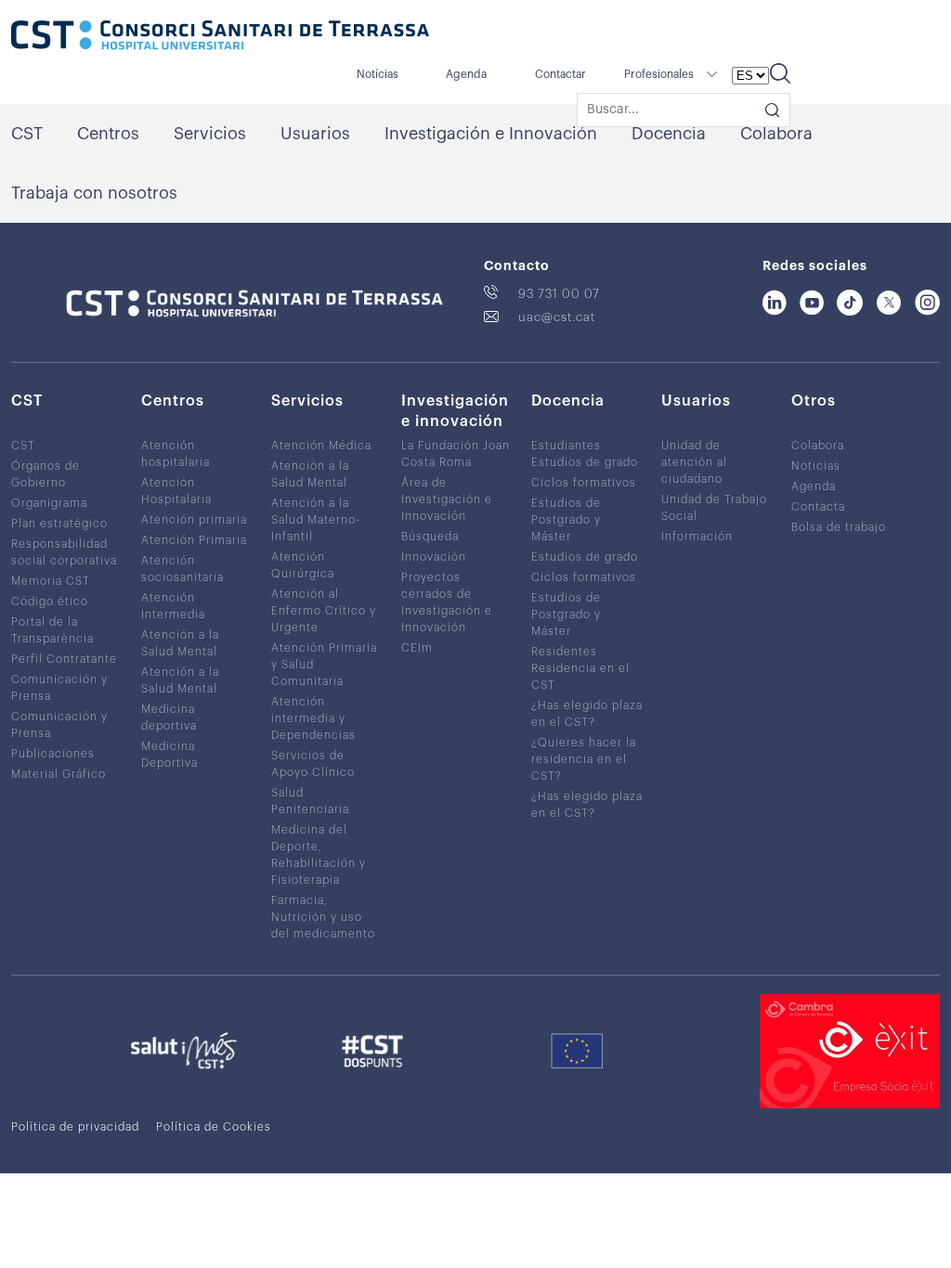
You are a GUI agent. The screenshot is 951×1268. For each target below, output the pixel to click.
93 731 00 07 (559, 294)
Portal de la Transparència (52, 630)
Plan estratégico (59, 523)
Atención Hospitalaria (176, 491)
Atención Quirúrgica (302, 565)
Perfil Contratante (64, 659)
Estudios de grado (584, 462)
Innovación (433, 557)
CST (27, 133)
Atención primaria (194, 519)
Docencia (669, 133)
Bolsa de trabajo (838, 527)
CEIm (417, 647)
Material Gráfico (58, 774)
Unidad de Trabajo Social (714, 508)
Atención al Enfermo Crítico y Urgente (323, 611)
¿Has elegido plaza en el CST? (587, 714)
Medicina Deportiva (169, 755)
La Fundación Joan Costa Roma (455, 454)
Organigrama (49, 503)
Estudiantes (566, 445)
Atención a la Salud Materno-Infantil (315, 520)
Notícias (377, 74)
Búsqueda (430, 536)
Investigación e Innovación (490, 133)
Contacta (818, 506)
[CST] (220, 37)
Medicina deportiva (169, 717)
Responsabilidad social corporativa (64, 552)
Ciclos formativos (583, 482)
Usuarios (315, 133)
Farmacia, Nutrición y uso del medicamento (323, 917)
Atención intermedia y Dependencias (313, 718)
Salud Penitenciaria (310, 801)
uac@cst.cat (556, 317)
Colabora (776, 133)
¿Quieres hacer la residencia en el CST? (583, 759)
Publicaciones (53, 753)
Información (697, 536)
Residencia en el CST (580, 677)
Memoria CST (50, 581)
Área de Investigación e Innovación (446, 499)
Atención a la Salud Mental (180, 643)
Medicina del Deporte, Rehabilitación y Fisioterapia (318, 855)
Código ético (49, 601)
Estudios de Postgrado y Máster (566, 520)
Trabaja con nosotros (94, 193)
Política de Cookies (213, 1126)
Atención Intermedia (173, 606)
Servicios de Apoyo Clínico (313, 764)
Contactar (560, 74)
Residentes (564, 651)
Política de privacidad (75, 1126)
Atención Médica (321, 445)
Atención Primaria (194, 540)
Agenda (466, 74)
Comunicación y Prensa (59, 688)
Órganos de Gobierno (45, 474)
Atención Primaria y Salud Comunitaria (324, 664)
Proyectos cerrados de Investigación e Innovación (446, 602)
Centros (108, 133)
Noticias (815, 466)
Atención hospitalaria (175, 454)
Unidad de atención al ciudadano (694, 462)
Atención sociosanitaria (182, 569)
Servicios (210, 133)
